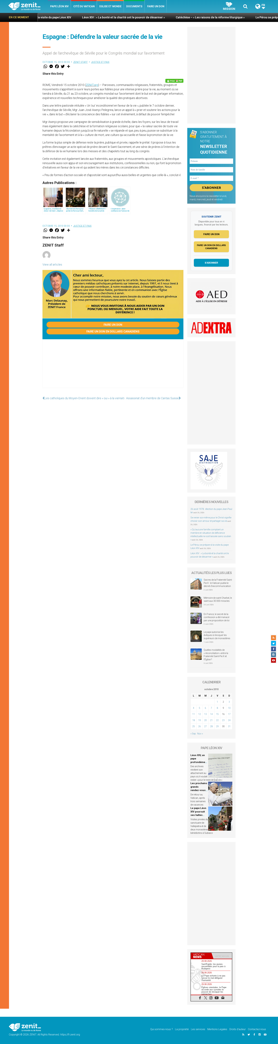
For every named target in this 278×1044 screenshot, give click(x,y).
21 (211, 720)
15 (217, 714)
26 (199, 726)
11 (193, 714)
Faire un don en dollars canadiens (112, 331)
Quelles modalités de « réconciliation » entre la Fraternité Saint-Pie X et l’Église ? (216, 655)
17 (229, 714)
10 (229, 708)
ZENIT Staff (80, 62)
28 (211, 726)
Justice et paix (100, 62)
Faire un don (155, 6)
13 (205, 714)
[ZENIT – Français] (28, 6)
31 (229, 726)
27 (205, 726)
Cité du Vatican (84, 6)
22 (217, 720)
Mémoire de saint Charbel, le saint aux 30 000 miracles (218, 599)
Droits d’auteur (237, 1029)
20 (205, 720)
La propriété (182, 1029)
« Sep (193, 733)
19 (199, 720)
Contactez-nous (257, 1029)
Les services (198, 1029)
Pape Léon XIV (59, 6)
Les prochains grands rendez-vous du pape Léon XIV (198, 790)
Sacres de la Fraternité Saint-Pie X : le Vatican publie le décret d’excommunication (218, 583)
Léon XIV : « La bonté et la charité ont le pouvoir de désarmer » (80, 17)
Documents (134, 6)
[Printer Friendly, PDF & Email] (174, 81)
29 (217, 726)
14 (211, 714)
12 (199, 714)
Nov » (200, 733)
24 (229, 720)
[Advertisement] (113, 366)
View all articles (52, 264)
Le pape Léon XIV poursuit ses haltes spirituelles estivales (198, 815)
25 (193, 726)
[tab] (201, 956)
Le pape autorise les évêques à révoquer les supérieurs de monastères (217, 635)
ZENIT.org (92, 85)
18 (193, 720)
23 (223, 720)
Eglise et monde (110, 6)
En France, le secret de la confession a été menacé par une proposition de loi (216, 617)
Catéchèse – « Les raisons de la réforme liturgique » (167, 17)
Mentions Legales (217, 1029)
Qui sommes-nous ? (161, 1029)
